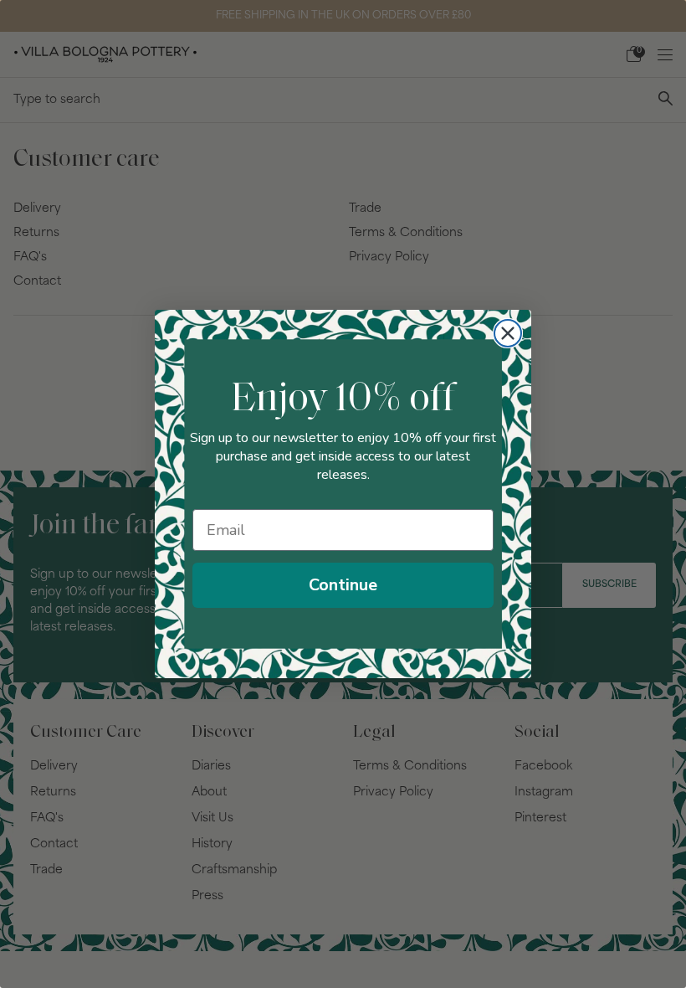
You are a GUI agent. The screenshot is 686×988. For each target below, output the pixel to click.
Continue (343, 585)
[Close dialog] (507, 333)
